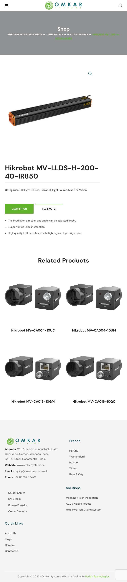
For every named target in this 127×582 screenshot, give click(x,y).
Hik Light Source (77, 34)
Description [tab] (19, 208)
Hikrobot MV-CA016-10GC (94, 401)
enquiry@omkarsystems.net (30, 471)
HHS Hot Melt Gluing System (83, 510)
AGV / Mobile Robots (78, 503)
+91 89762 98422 (25, 477)
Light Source (54, 34)
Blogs (8, 539)
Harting (73, 450)
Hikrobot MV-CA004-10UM (94, 330)
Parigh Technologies (97, 576)
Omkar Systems (17, 511)
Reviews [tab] (49, 208)
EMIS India (14, 498)
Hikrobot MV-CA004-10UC (33, 330)
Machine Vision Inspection (82, 497)
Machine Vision (32, 34)
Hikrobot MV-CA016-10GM (33, 401)
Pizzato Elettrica (17, 505)
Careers (10, 545)
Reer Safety (76, 474)
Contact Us (11, 551)
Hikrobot (13, 34)
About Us (10, 533)
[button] (120, 5)
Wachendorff (77, 456)
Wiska (73, 468)
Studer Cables (16, 493)
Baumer (74, 462)
